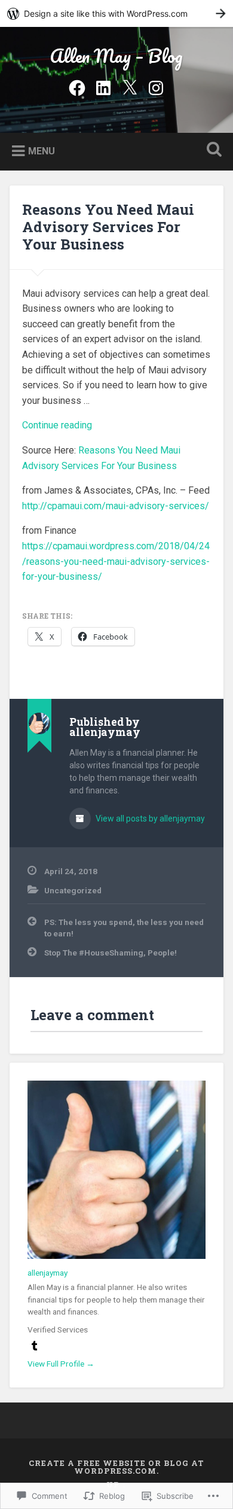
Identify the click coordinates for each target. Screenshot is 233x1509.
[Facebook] (77, 86)
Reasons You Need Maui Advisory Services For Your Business (108, 227)
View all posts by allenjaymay (149, 818)
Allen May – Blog (116, 56)
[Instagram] (155, 86)
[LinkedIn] (103, 86)
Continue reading (57, 425)
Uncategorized (73, 890)
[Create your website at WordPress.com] (116, 13)
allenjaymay (47, 1272)
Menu (41, 150)
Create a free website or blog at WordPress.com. (116, 1466)
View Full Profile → (60, 1363)
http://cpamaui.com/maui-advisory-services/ (115, 506)
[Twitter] (129, 86)
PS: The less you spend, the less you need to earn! (124, 927)
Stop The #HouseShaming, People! (110, 952)
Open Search (212, 150)
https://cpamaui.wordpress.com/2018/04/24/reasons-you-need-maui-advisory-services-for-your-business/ (116, 561)
